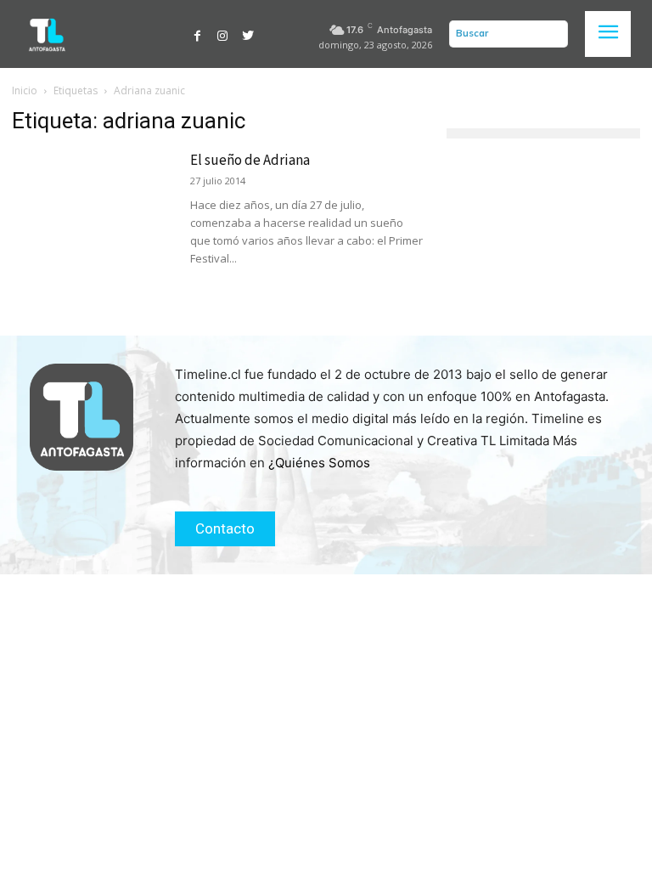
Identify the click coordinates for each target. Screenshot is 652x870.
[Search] (551, 34)
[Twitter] (247, 33)
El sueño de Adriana (250, 160)
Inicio (24, 90)
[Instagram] (223, 33)
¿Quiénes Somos (319, 463)
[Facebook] (197, 33)
